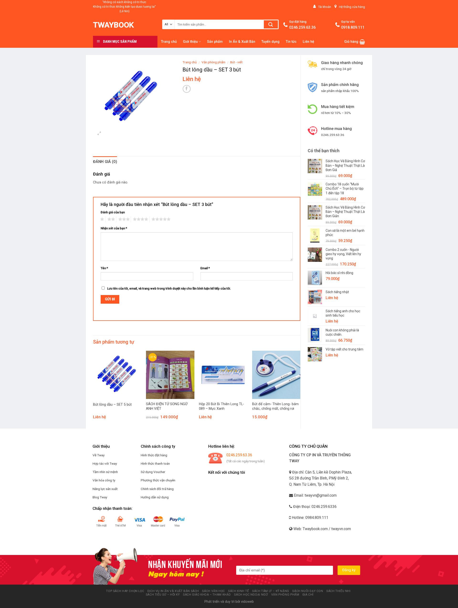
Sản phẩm (215, 42)
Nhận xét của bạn (114, 228)
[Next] (300, 389)
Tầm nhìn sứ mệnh (105, 472)
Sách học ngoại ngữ (251, 594)
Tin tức (291, 42)
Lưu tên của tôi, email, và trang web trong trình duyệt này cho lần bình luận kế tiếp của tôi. (169, 288)
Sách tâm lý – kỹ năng (270, 591)
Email (205, 268)
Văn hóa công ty (104, 480)
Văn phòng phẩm (213, 62)
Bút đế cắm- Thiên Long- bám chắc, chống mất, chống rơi (275, 406)
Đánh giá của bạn (113, 212)
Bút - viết (236, 62)
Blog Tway (100, 497)
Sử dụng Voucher (153, 472)
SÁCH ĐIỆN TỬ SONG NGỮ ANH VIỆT (166, 406)
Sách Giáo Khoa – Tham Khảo (207, 594)
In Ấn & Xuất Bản (242, 42)
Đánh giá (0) (105, 161)
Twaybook (113, 25)
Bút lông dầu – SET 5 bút (112, 405)
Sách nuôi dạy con (307, 591)
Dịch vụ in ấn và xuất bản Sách (173, 591)
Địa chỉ (307, 594)
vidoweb (247, 602)
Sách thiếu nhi (338, 591)
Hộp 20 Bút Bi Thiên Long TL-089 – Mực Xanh (221, 406)
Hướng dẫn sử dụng (155, 497)
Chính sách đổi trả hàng (157, 489)
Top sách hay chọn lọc (125, 591)
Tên (104, 268)
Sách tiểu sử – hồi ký (163, 594)
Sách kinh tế (238, 591)
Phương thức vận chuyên (158, 480)
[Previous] (93, 389)
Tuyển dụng (270, 42)
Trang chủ (169, 42)
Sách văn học (213, 591)
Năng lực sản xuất (105, 489)
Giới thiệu (190, 42)
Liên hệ (308, 42)
